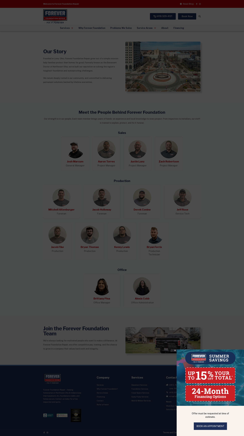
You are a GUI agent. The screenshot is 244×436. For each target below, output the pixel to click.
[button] (175, 350)
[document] (122, 218)
